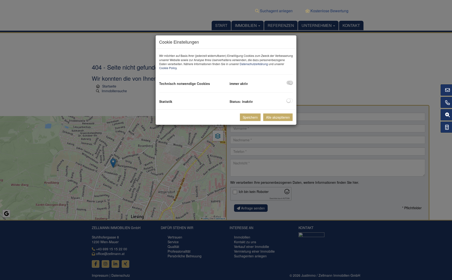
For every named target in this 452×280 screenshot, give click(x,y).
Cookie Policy (168, 68)
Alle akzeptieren (278, 117)
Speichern (250, 117)
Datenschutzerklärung (254, 64)
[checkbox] (290, 83)
